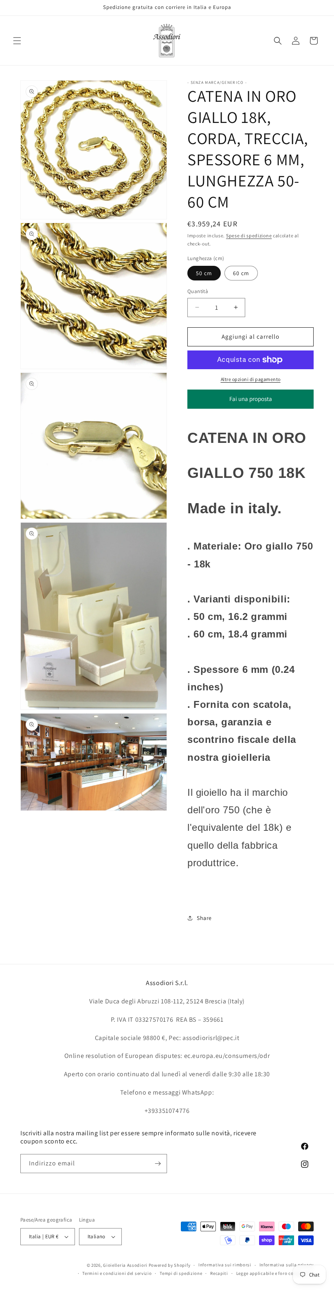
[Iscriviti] (158, 1163)
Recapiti (219, 1273)
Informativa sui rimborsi (224, 1265)
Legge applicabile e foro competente (275, 1273)
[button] (17, 41)
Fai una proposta (250, 402)
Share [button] (204, 918)
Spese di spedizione (249, 235)
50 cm (204, 273)
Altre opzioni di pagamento (251, 379)
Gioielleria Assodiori (125, 1265)
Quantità (197, 291)
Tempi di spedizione (181, 1273)
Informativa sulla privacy (286, 1265)
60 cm (241, 273)
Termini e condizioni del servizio (117, 1273)
